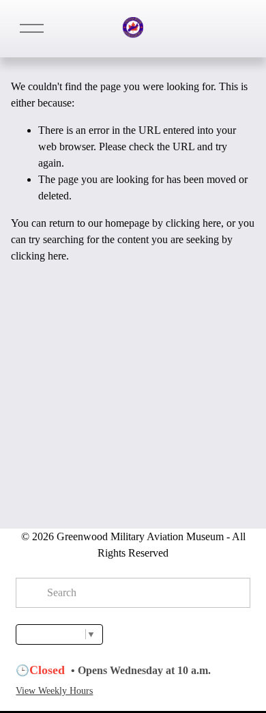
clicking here (193, 223)
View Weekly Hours (54, 691)
